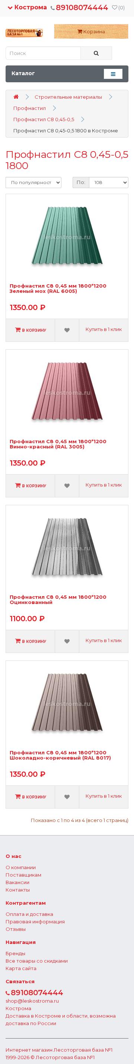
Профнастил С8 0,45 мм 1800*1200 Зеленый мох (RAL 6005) (58, 288)
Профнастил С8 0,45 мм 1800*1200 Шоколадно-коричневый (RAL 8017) (60, 755)
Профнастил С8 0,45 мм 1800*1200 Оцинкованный (58, 599)
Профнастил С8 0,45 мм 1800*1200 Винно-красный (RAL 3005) (58, 444)
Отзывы (16, 929)
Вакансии (17, 882)
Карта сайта (21, 968)
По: (81, 182)
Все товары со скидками (37, 961)
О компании (21, 867)
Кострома (30, 7)
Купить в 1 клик (104, 329)
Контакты (18, 890)
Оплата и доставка (29, 914)
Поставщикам (23, 875)
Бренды (15, 953)
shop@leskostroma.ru (32, 1001)
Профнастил (29, 108)
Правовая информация (35, 922)
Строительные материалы (68, 97)
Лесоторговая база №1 (83, 1050)
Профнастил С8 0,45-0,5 (43, 119)
